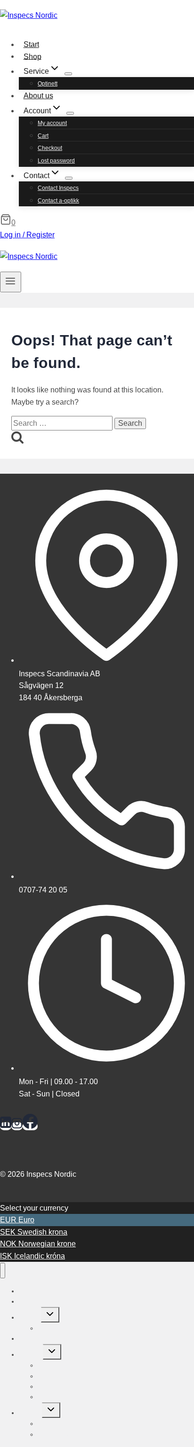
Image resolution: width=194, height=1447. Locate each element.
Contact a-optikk (58, 200)
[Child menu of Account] (70, 113)
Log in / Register (27, 235)
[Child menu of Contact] (69, 178)
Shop (32, 56)
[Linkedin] (5, 1126)
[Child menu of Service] (68, 73)
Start (31, 44)
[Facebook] (30, 1126)
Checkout (50, 148)
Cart (43, 136)
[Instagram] (17, 1126)
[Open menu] (10, 282)
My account (52, 123)
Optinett (47, 83)
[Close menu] (2, 1270)
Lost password (56, 160)
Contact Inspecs (58, 188)
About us (38, 96)
